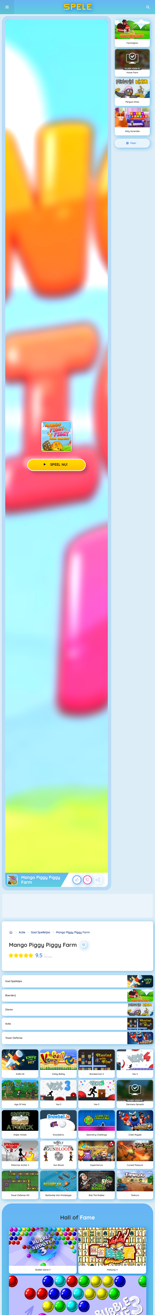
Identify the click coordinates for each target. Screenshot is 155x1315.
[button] (148, 7)
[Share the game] (98, 879)
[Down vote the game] (87, 879)
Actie (22, 932)
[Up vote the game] (76, 879)
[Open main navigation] (7, 7)
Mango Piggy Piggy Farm (73, 932)
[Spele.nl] (11, 932)
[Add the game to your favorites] (83, 945)
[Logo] (77, 7)
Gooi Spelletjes (40, 932)
